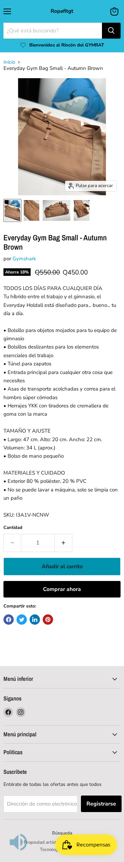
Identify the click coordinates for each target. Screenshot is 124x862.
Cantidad (12, 527)
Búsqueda (62, 833)
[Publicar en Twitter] (22, 619)
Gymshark (24, 258)
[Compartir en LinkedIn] (35, 619)
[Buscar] (111, 31)
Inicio (9, 62)
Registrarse (101, 804)
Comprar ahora (62, 589)
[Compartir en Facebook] (8, 619)
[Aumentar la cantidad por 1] (63, 543)
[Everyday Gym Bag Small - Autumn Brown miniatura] (12, 210)
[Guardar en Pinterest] (48, 619)
